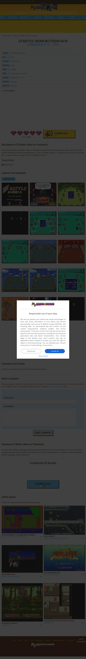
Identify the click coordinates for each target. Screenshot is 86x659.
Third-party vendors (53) (40, 331)
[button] (43, 356)
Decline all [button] (31, 351)
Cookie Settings (36, 345)
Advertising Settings (34, 343)
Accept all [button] (55, 351)
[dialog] (43, 329)
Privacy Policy (48, 345)
